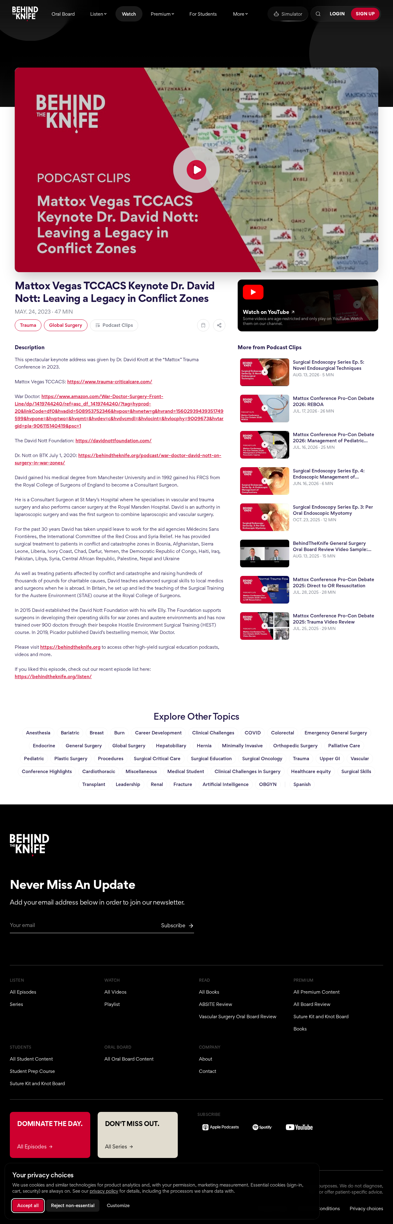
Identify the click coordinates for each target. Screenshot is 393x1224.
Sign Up (365, 14)
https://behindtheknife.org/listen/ (53, 676)
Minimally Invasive (242, 746)
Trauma (28, 325)
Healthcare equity (311, 771)
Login (337, 14)
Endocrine (44, 746)
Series (16, 1004)
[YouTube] (299, 1127)
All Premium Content (317, 992)
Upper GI (330, 758)
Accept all (28, 1205)
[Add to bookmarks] (203, 325)
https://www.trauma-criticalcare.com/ (109, 382)
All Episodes (23, 992)
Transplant (93, 784)
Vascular (360, 758)
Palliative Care (344, 746)
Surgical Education (211, 758)
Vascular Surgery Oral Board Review (237, 1016)
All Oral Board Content (129, 1059)
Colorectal (282, 733)
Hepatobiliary (171, 746)
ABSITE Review (215, 1004)
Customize (118, 1205)
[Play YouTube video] (196, 170)
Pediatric (34, 758)
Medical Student (185, 771)
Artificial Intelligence (226, 784)
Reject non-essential (73, 1205)
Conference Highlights (47, 771)
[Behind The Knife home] (25, 13)
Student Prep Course (32, 1071)
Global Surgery (65, 325)
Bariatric (70, 733)
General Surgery (84, 746)
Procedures (110, 758)
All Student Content (31, 1059)
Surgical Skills (356, 771)
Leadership (128, 784)
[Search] (318, 14)
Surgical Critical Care (157, 758)
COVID (253, 733)
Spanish (302, 784)
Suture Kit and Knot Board (321, 1016)
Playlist (112, 1004)
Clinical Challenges (213, 733)
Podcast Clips (118, 325)
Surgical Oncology (262, 758)
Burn (119, 733)
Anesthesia (38, 733)
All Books (209, 992)
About (205, 1059)
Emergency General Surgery (336, 733)
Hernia (204, 746)
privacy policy (104, 1191)
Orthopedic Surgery (295, 746)
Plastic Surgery (71, 758)
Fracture (182, 784)
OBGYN (268, 784)
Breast (97, 733)
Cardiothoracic (98, 771)
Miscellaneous (141, 771)
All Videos (115, 992)
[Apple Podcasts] (220, 1127)
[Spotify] (262, 1127)
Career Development (158, 733)
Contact (207, 1071)
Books (300, 1029)
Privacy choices (366, 1208)
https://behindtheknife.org (70, 647)
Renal (157, 784)
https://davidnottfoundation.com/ (114, 441)
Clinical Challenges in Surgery (248, 771)
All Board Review (312, 1004)
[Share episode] (219, 325)
